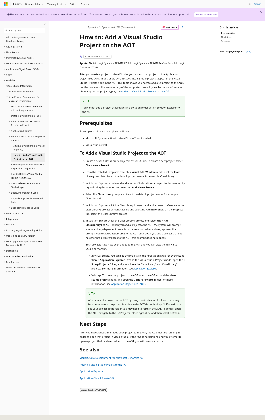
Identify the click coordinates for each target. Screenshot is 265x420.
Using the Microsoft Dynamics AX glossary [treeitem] (23, 269)
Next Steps (226, 37)
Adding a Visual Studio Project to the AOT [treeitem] (28, 147)
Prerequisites (228, 33)
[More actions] (182, 27)
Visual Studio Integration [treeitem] (21, 91)
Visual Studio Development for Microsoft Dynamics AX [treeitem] (26, 108)
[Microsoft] (6, 4)
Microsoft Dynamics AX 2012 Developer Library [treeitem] (20, 39)
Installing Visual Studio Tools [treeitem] (26, 115)
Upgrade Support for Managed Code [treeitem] (27, 200)
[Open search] (250, 4)
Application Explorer (144, 268)
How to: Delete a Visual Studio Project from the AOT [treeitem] (26, 175)
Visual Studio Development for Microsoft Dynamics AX (111, 358)
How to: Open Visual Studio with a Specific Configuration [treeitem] (27, 166)
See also (225, 41)
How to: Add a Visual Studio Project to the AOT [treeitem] (28, 157)
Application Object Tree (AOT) (128, 284)
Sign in (257, 3)
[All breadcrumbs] (82, 27)
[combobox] (24, 30)
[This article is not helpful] (250, 51)
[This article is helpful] (246, 51)
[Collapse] (45, 24)
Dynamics (93, 27)
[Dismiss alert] (261, 12)
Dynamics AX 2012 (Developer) (117, 27)
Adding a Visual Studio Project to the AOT (145, 91)
